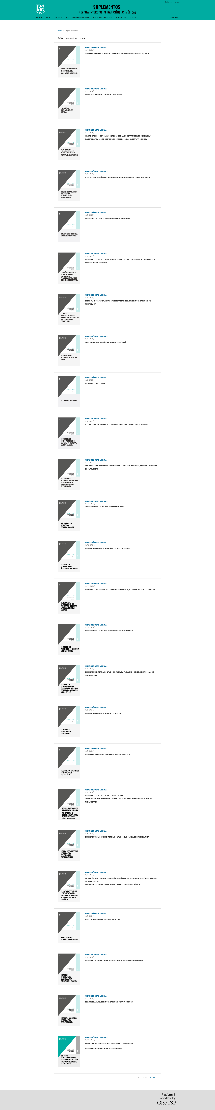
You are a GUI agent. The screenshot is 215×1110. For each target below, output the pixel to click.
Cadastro (168, 2)
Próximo (151, 1077)
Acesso (177, 2)
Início (60, 31)
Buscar (175, 17)
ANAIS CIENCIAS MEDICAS (96, 130)
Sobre (38, 17)
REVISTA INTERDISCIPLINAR (77, 17)
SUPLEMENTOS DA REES (126, 17)
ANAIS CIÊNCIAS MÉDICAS (96, 47)
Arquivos (58, 17)
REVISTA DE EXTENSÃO (102, 17)
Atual (48, 17)
